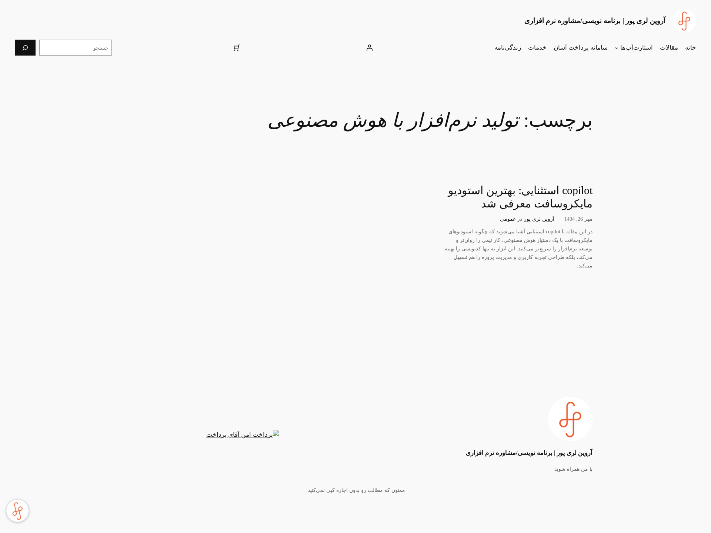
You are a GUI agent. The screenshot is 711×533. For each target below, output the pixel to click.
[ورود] (369, 48)
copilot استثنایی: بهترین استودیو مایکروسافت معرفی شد (520, 197)
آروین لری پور (539, 219)
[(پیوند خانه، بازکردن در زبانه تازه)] (684, 21)
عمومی (508, 219)
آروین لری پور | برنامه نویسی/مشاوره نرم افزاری (594, 20)
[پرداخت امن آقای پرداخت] (244, 435)
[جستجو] (25, 48)
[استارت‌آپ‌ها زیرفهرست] (616, 48)
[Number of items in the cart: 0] (236, 48)
